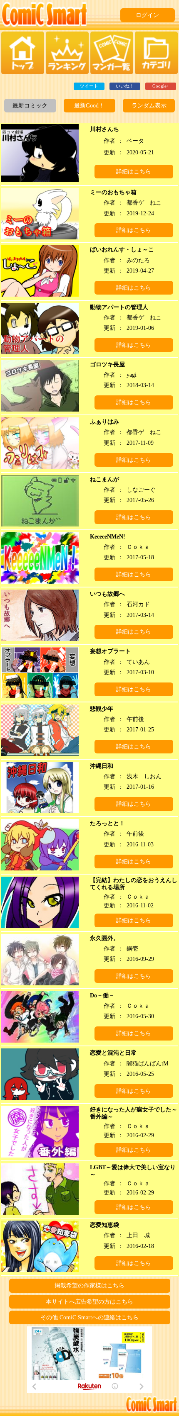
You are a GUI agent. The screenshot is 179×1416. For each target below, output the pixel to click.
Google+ (160, 85)
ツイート (89, 85)
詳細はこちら (133, 171)
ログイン (147, 15)
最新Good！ (89, 105)
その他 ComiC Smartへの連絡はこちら (89, 1317)
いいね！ (125, 85)
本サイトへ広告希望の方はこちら (89, 1302)
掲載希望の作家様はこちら (89, 1285)
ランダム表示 (149, 105)
